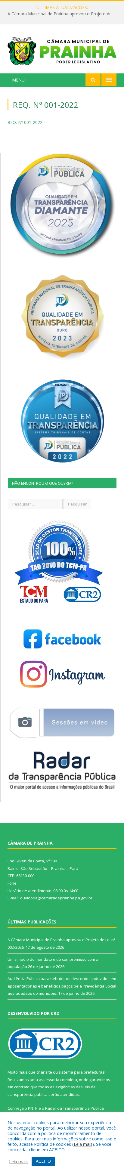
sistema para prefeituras (81, 1072)
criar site (44, 1072)
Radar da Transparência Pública (74, 1108)
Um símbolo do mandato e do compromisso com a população (63, 14)
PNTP (33, 1108)
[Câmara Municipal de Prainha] (62, 49)
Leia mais (83, 1144)
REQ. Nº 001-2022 (25, 122)
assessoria (49, 1079)
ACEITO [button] (43, 1161)
